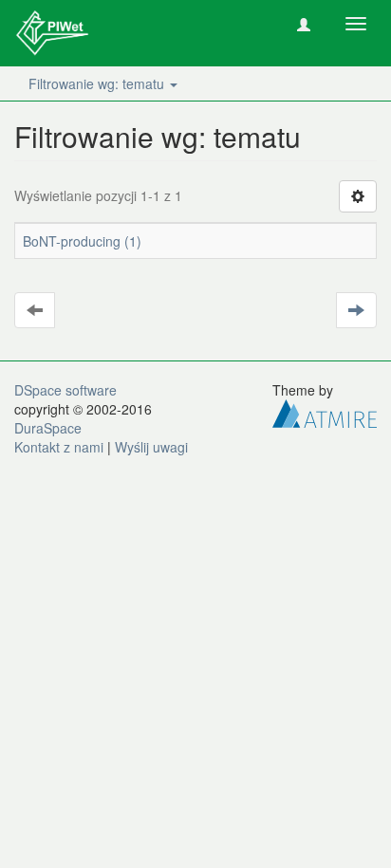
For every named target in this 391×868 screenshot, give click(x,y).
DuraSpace (48, 427)
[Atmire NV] (324, 411)
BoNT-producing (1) (82, 240)
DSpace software (65, 389)
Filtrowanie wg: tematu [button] (98, 83)
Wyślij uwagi (151, 446)
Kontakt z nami (58, 446)
